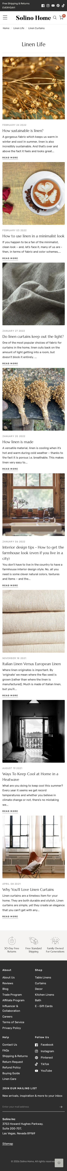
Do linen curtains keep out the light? (33, 336)
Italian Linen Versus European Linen (31, 664)
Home (6, 28)
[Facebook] (43, 5)
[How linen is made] (33, 399)
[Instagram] (48, 5)
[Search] (55, 17)
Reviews (7, 983)
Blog (5, 989)
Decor (39, 989)
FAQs (5, 1050)
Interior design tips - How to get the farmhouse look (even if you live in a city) (33, 553)
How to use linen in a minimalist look (33, 236)
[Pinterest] (58, 5)
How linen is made (17, 442)
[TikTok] (63, 5)
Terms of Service (13, 1022)
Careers (7, 1016)
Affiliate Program (13, 1000)
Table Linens (43, 977)
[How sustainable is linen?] (33, 88)
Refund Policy (11, 1067)
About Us (8, 977)
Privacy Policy (11, 1028)
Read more (10, 158)
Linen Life (18, 28)
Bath (38, 1000)
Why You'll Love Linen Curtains (28, 889)
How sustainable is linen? (22, 130)
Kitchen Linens (44, 994)
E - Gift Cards (44, 1006)
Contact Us (9, 1044)
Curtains (40, 983)
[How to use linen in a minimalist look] (33, 193)
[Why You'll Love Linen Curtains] (33, 847)
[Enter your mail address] (61, 1107)
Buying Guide (11, 1073)
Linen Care (9, 1079)
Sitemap (7, 1143)
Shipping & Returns (15, 1056)
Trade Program (12, 994)
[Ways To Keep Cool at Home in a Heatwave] (33, 731)
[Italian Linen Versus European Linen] (33, 621)
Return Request (12, 1062)
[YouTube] (53, 5)
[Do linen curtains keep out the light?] (33, 294)
